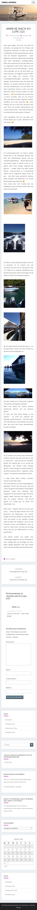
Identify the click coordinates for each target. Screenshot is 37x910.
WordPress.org (10, 732)
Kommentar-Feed (11, 728)
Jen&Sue (25, 35)
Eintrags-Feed (9, 724)
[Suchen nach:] (18, 745)
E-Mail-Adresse (11, 679)
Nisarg (18, 907)
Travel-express (8, 2)
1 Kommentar (18, 38)
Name (8, 670)
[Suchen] (31, 745)
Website (8, 688)
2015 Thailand (10, 559)
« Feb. (5, 866)
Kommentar (10, 642)
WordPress (25, 905)
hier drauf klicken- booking (12, 787)
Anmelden (8, 720)
